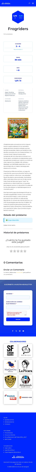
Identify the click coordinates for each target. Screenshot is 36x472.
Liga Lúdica (8, 448)
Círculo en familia (10, 435)
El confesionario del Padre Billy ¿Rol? (16, 437)
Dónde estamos (9, 422)
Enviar (18, 319)
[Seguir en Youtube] (23, 331)
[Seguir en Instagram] (19, 331)
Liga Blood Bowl (9, 450)
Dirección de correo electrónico (14, 303)
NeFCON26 (8, 439)
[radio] (11, 251)
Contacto (7, 424)
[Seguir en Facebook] (12, 331)
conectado (20, 272)
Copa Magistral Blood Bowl (13, 452)
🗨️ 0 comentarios (8, 34)
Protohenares (9, 433)
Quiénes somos (9, 420)
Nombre (9, 294)
